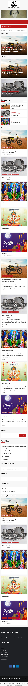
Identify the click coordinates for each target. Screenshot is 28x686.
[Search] (25, 21)
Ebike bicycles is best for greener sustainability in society (14, 447)
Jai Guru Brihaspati (15, 114)
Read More (4, 292)
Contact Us (4, 659)
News (2, 648)
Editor (4, 53)
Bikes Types (5, 49)
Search (3, 430)
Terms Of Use (4, 656)
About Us (3, 650)
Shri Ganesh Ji (14, 122)
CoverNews (21, 678)
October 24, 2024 (10, 53)
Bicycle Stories (4, 652)
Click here (8, 685)
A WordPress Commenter (8, 469)
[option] (14, 45)
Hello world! (5, 253)
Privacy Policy (4, 654)
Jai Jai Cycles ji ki (14, 30)
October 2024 (5, 479)
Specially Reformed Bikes (14, 49)
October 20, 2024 (10, 255)
